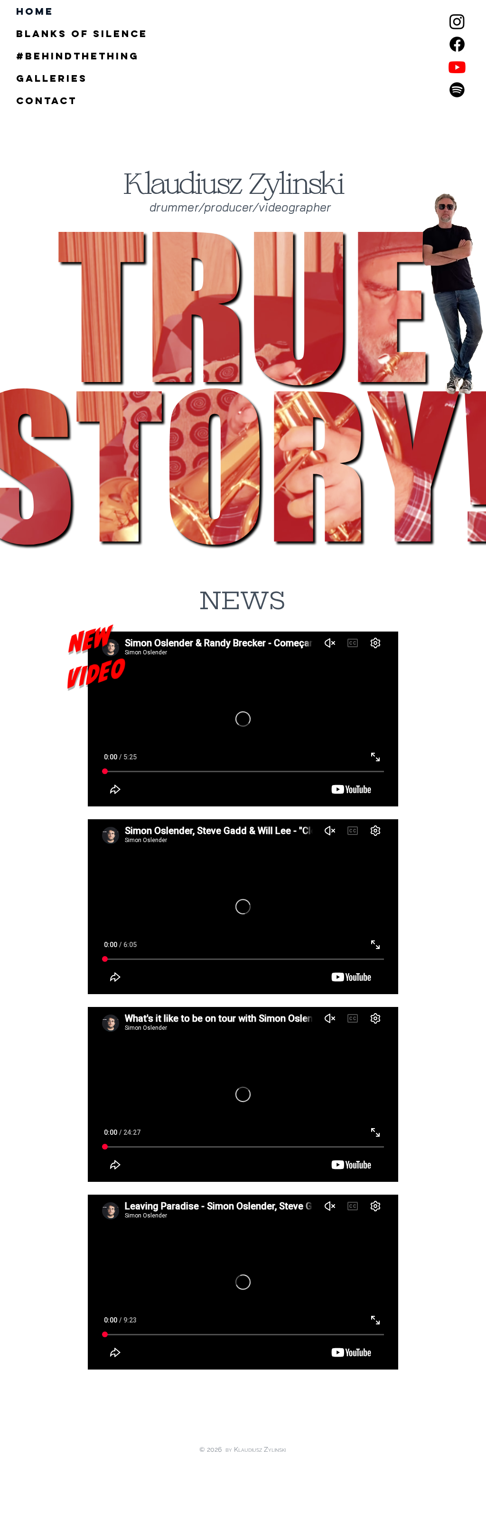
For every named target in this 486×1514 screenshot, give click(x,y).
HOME (35, 11)
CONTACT (39, 100)
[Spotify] (457, 90)
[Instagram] (457, 21)
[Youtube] (457, 67)
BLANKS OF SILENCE (39, 33)
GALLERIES (39, 78)
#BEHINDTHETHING (39, 56)
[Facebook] (457, 44)
